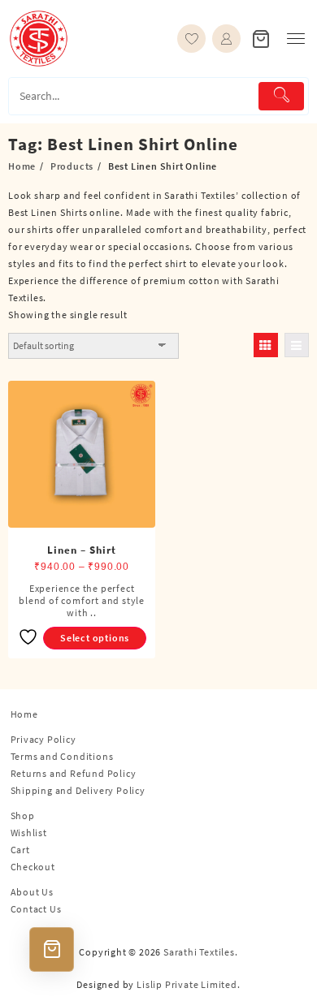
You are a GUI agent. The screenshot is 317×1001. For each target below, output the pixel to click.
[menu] (296, 38)
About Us (32, 892)
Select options (94, 638)
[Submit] (281, 96)
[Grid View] (266, 345)
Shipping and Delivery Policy (78, 790)
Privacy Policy (43, 739)
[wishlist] (191, 38)
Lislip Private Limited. (188, 984)
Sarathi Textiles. (200, 952)
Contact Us (36, 909)
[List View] (296, 345)
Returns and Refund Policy (74, 773)
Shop (23, 815)
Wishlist (29, 832)
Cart (20, 850)
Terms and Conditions (62, 756)
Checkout (33, 867)
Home (24, 714)
